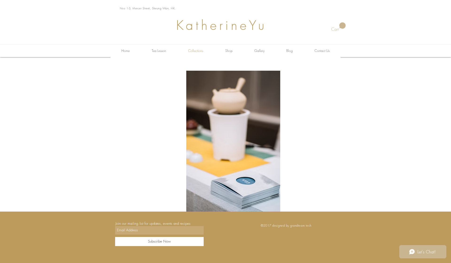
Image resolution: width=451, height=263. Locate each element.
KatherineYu (221, 25)
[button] (338, 27)
